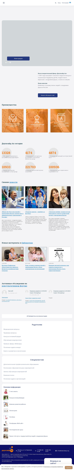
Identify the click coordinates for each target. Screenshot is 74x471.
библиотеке (27, 243)
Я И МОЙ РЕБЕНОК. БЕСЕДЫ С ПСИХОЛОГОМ (12, 300)
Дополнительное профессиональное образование (21, 364)
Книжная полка (9, 375)
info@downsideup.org (63, 450)
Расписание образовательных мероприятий (19, 368)
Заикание (5, 297)
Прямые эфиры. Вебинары (13, 344)
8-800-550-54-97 (48, 450)
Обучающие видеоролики (13, 340)
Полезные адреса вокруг (12, 347)
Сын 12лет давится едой (33, 298)
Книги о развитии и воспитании (15, 351)
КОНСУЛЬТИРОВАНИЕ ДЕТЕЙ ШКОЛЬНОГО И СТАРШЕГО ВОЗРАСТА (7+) (35, 302)
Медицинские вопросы (11, 329)
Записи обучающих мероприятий (15, 371)
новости (13, 182)
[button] (6, 62)
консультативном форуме (14, 286)
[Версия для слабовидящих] (69, 3)
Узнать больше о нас (48, 95)
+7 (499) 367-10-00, (40, 450)
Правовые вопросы (10, 333)
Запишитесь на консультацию (37, 316)
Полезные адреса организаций (14, 379)
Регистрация (65, 2)
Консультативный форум (12, 336)
